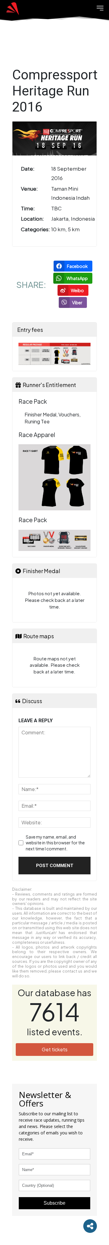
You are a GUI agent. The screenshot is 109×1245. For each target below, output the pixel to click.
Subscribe (54, 1203)
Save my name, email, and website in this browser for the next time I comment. (55, 842)
